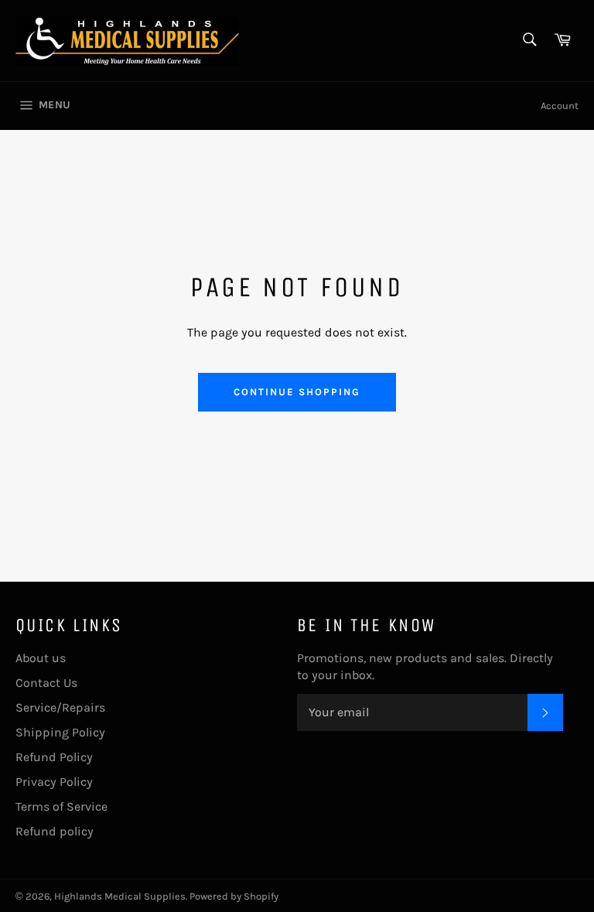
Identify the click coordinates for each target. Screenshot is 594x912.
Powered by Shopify (233, 896)
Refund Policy (54, 757)
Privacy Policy (54, 781)
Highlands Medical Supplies (120, 896)
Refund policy (54, 831)
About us (40, 658)
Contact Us (46, 682)
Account (560, 105)
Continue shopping (297, 392)
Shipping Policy (60, 732)
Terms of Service (61, 806)
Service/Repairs (60, 707)
